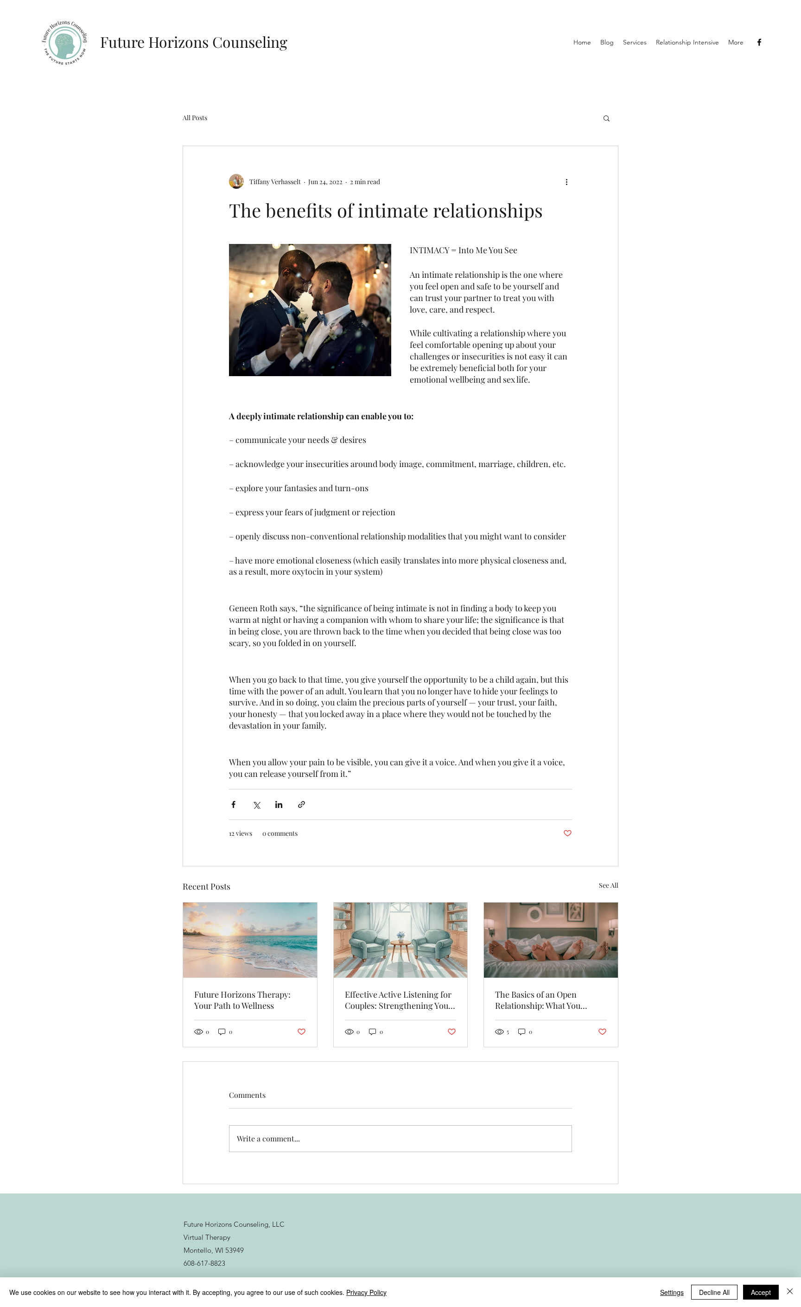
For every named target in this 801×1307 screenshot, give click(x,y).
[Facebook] (759, 42)
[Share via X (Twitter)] (256, 804)
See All (608, 885)
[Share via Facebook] (233, 804)
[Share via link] (301, 804)
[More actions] (566, 181)
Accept (761, 1292)
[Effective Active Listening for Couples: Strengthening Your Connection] (401, 940)
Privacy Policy (366, 1292)
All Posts (195, 117)
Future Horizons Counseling (193, 41)
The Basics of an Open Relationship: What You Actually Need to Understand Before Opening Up (547, 1000)
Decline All (714, 1292)
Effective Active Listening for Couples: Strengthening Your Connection (398, 1000)
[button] (606, 118)
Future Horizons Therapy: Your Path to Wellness (242, 1000)
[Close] (789, 1292)
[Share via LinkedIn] (278, 804)
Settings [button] (672, 1292)
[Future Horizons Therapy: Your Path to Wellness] (250, 940)
